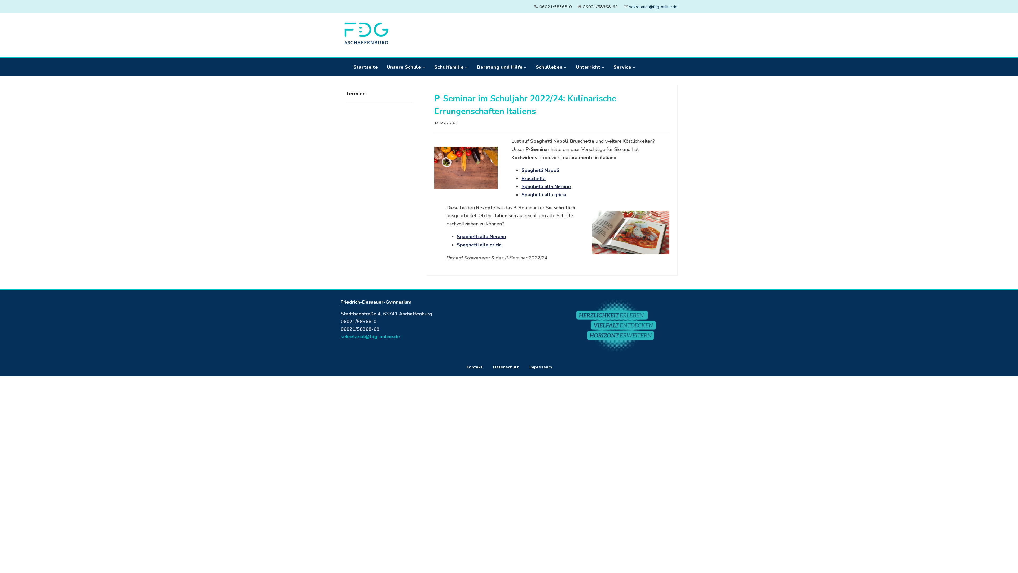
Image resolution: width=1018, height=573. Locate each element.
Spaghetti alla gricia (543, 195)
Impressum (540, 367)
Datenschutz (506, 367)
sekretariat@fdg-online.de (653, 7)
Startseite (365, 67)
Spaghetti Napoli (540, 170)
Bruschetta (533, 178)
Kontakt (474, 367)
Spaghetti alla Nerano (546, 186)
